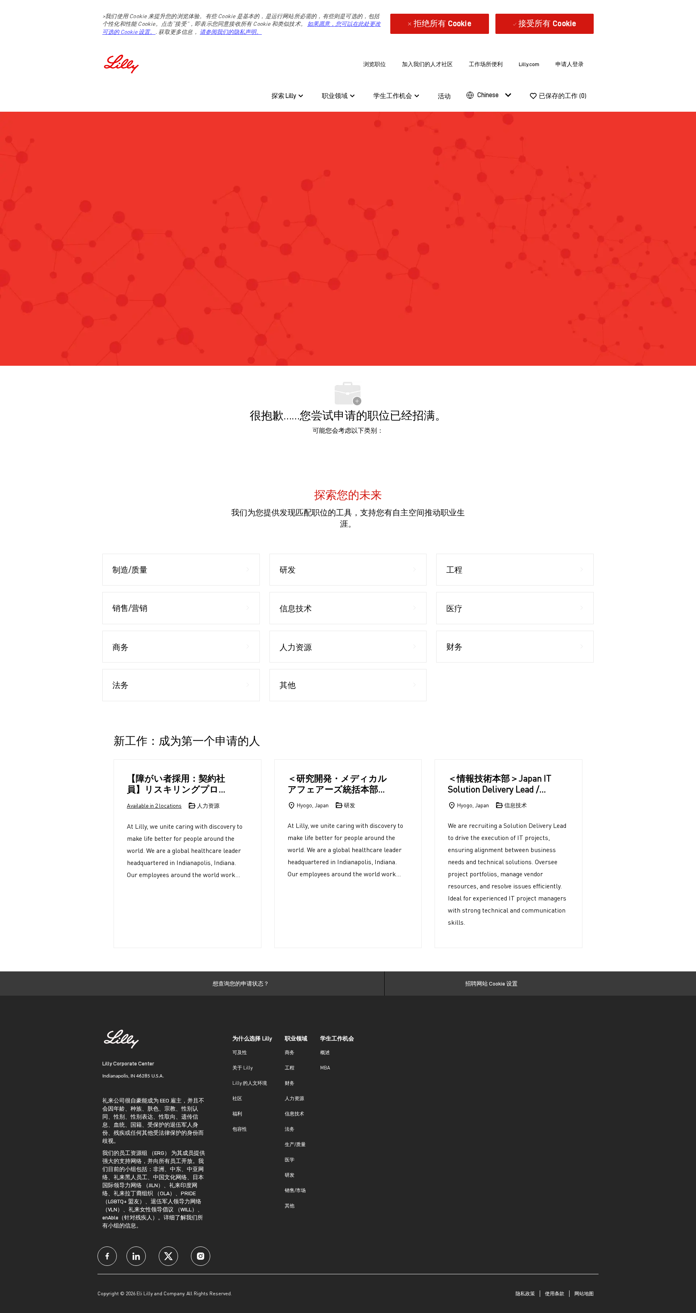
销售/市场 (295, 1190)
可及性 (239, 1052)
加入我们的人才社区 (427, 64)
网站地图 (584, 1293)
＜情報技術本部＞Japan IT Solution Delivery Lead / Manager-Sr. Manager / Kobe (499, 784)
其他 (289, 1206)
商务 (289, 1052)
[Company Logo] (122, 62)
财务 (289, 1083)
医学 (289, 1160)
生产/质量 (295, 1144)
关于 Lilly (242, 1068)
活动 (444, 96)
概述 (325, 1052)
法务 (289, 1129)
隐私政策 (525, 1293)
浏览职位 (374, 64)
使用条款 (554, 1293)
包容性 (239, 1129)
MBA (325, 1068)
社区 (237, 1098)
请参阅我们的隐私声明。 (231, 31)
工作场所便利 (486, 64)
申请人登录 (569, 64)
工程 (289, 1068)
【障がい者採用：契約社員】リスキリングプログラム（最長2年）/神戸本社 (177, 784)
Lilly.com (529, 64)
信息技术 (294, 1114)
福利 (237, 1114)
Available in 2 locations (154, 806)
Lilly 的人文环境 (249, 1083)
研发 (289, 1175)
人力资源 (294, 1098)
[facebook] (107, 1256)
